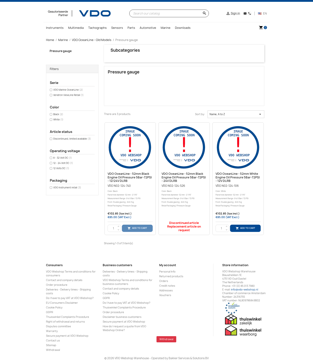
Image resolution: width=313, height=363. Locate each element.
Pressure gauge (61, 51)
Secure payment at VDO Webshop (67, 335)
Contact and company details (64, 280)
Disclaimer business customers (122, 317)
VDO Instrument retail (67, 187)
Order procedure (56, 284)
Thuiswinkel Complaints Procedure (67, 317)
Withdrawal (53, 350)
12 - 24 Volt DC (63, 163)
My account (167, 265)
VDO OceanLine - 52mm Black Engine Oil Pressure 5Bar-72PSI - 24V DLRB (184, 177)
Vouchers (165, 295)
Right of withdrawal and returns (65, 321)
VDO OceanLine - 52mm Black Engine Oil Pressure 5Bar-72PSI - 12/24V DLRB (130, 177)
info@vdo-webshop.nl (244, 289)
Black (58, 114)
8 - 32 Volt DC (62, 157)
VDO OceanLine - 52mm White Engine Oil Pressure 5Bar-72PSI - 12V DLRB (238, 177)
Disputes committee (58, 326)
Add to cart (137, 228)
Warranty (52, 331)
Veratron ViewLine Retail (68, 95)
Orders (163, 281)
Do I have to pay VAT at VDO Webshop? (70, 298)
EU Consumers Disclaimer (62, 302)
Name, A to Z (236, 114)
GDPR (49, 312)
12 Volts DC (61, 168)
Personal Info (167, 271)
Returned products (171, 276)
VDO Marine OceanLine (68, 89)
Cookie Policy (54, 307)
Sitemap (51, 345)
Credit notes (167, 285)
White (58, 119)
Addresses (166, 290)
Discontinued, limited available (72, 138)
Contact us (53, 340)
